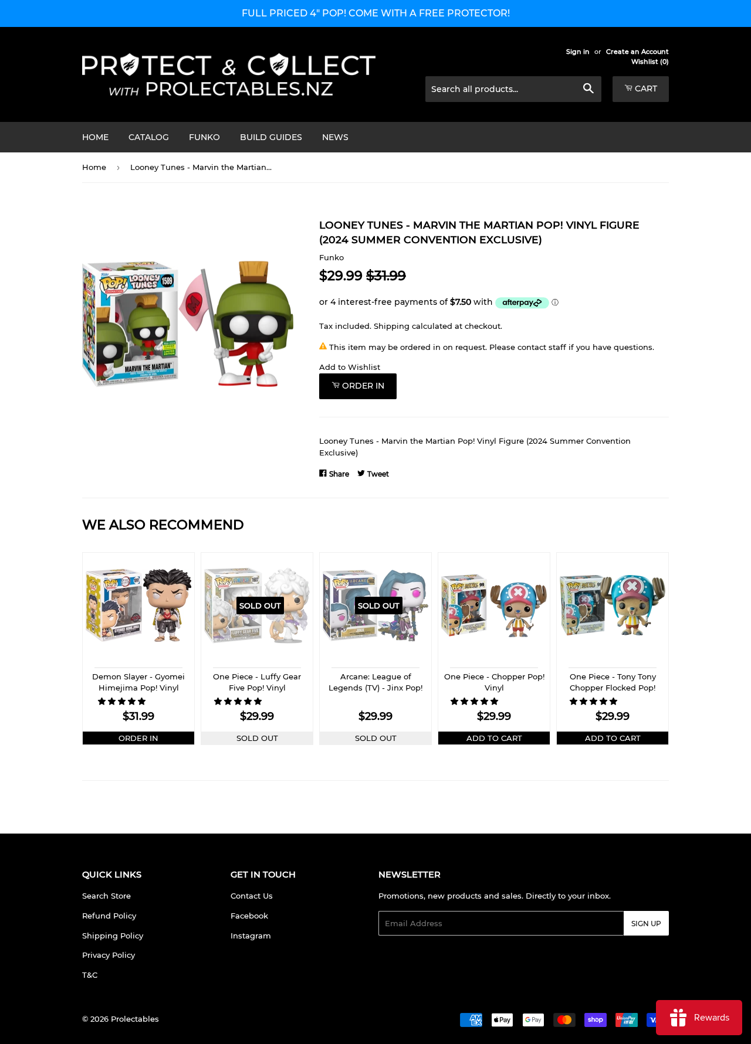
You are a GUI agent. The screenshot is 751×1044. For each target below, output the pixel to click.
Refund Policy (109, 915)
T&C (89, 975)
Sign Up (646, 923)
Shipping (392, 326)
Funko (204, 137)
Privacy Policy (108, 955)
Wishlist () (650, 61)
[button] (123, 701)
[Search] (588, 89)
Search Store (106, 895)
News (335, 137)
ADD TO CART (494, 738)
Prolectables (135, 1018)
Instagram (251, 935)
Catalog (148, 137)
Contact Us (252, 895)
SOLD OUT (257, 738)
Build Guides (271, 137)
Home (95, 137)
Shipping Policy (112, 935)
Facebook (249, 915)
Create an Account (637, 51)
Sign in (578, 51)
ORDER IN (138, 738)
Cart (644, 88)
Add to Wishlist (349, 367)
